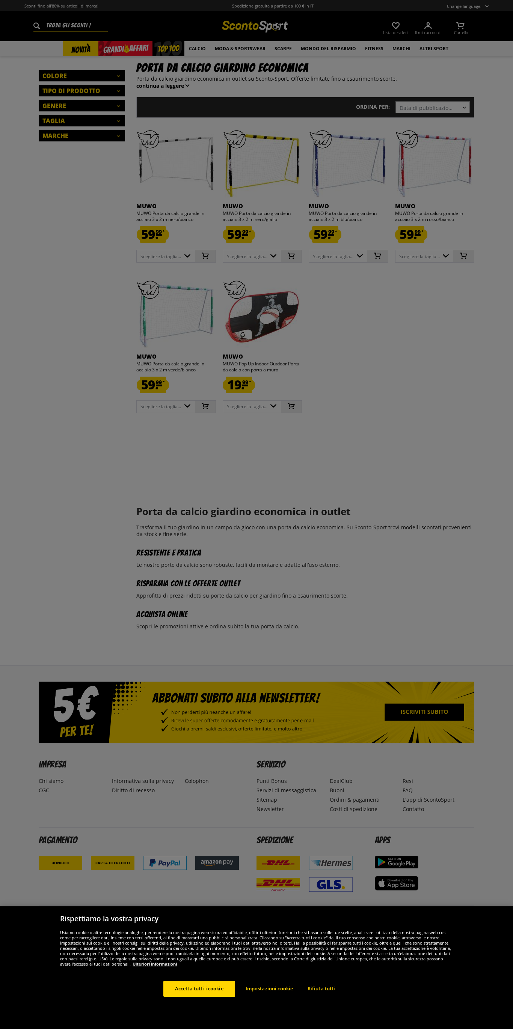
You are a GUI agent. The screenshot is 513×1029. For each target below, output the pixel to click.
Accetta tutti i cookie (199, 988)
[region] (256, 967)
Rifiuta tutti (321, 988)
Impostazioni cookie (269, 988)
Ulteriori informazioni (155, 964)
